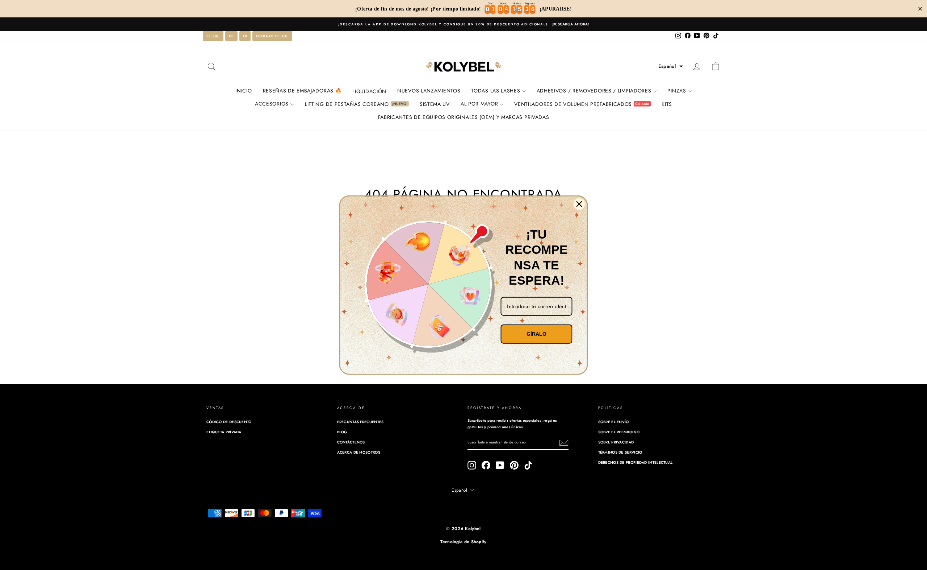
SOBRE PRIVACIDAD (616, 442)
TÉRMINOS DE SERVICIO (620, 452)
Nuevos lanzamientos (428, 90)
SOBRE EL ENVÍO (613, 422)
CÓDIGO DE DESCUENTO (229, 422)
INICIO (243, 90)
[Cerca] (579, 204)
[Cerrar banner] (920, 8)
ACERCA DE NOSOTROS (358, 452)
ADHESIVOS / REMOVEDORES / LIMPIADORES (594, 90)
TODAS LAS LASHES (495, 90)
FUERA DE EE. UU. (272, 36)
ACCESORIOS (272, 103)
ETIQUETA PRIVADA (224, 432)
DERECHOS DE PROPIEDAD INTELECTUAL (635, 462)
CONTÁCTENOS (351, 442)
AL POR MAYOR (479, 103)
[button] (670, 66)
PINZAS (676, 90)
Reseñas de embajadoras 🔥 (302, 90)
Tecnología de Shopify (463, 541)
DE (231, 36)
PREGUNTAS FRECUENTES (360, 422)
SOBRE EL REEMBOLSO (618, 432)
